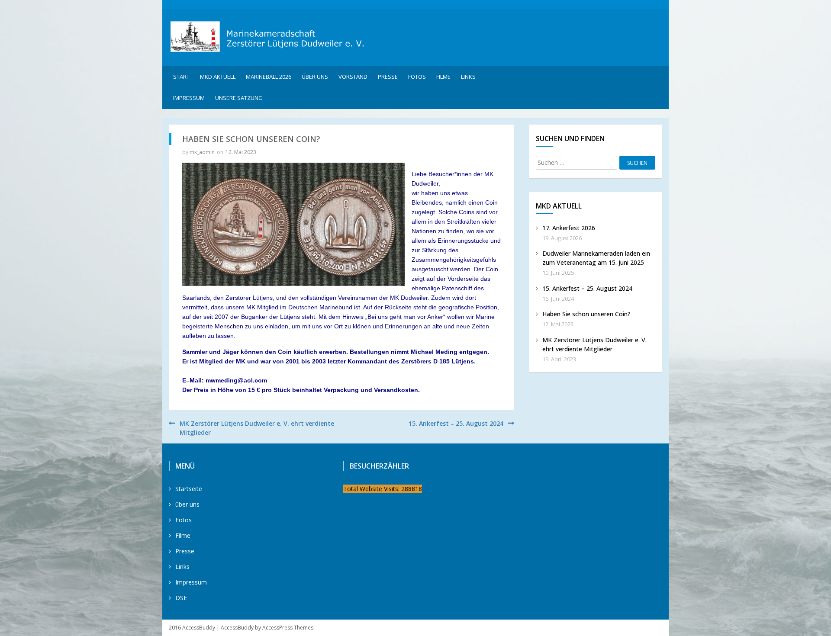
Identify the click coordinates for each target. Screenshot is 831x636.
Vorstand (352, 76)
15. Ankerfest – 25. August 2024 (456, 423)
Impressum (189, 98)
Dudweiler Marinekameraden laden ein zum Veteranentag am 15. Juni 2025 (596, 258)
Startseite (188, 489)
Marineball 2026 (268, 76)
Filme (443, 76)
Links (468, 76)
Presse (388, 76)
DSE (181, 598)
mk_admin (202, 152)
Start (181, 76)
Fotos (417, 76)
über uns (315, 76)
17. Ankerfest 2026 (568, 228)
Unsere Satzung (239, 98)
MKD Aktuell (217, 76)
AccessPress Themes (287, 627)
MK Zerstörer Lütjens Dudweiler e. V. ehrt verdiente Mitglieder (594, 344)
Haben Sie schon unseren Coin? (586, 314)
